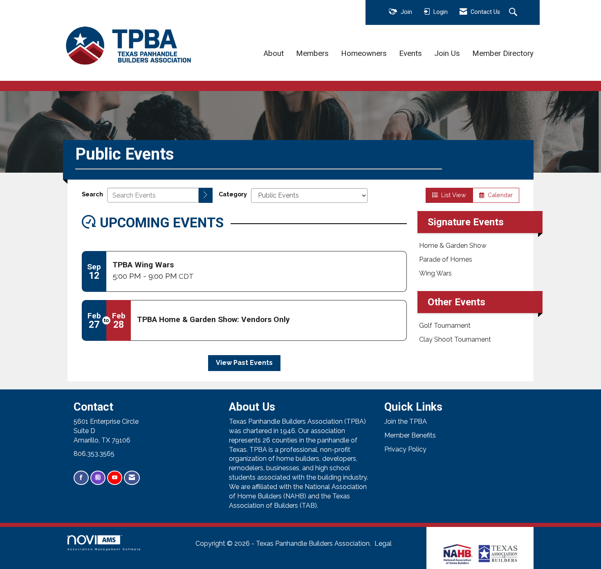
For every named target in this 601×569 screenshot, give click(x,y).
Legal (383, 543)
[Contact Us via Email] (132, 478)
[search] (206, 195)
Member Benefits (410, 435)
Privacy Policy (405, 449)
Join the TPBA (405, 421)
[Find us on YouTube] (114, 478)
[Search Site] (514, 12)
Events (410, 53)
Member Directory (503, 53)
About (274, 53)
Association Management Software (104, 548)
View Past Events (244, 363)
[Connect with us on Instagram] (97, 478)
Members (312, 53)
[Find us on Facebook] (81, 478)
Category (233, 194)
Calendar (498, 194)
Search (92, 194)
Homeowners (364, 53)
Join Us (447, 53)
